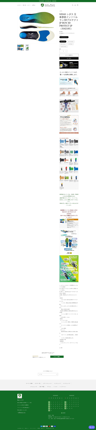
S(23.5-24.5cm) (71, 41)
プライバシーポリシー (33, 428)
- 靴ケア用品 (41, 386)
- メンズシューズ (57, 383)
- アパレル (49, 386)
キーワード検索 (29, 383)
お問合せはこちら (22, 412)
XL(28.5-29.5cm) (63, 46)
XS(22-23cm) (63, 41)
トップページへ (63, 386)
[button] (19, 5)
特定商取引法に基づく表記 (50, 428)
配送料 (62, 33)
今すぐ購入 (69, 58)
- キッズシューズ (66, 383)
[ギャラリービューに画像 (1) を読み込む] (20, 47)
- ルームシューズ (33, 386)
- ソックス (55, 386)
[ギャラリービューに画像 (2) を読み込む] (27, 47)
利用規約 (38, 428)
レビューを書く (57, 356)
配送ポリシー (43, 428)
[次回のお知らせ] (78, 1)
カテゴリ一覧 (37, 383)
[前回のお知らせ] (18, 1)
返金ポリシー (27, 428)
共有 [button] (61, 347)
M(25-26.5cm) (63, 44)
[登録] (57, 374)
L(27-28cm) (70, 44)
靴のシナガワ (22, 428)
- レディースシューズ (47, 383)
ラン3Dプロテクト (64, 37)
